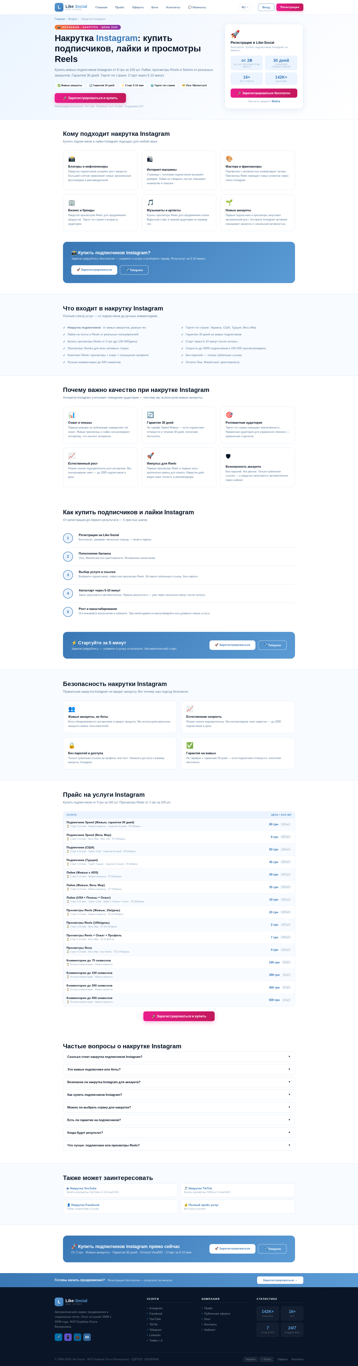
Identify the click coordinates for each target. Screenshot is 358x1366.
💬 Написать (197, 7)
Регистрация (290, 7)
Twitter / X (155, 1340)
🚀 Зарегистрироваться (94, 269)
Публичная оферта (217, 1313)
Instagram (156, 1308)
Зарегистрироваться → (280, 1280)
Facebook (155, 1313)
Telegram (155, 1329)
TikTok (153, 1324)
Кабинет (209, 1329)
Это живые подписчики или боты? (179, 1069)
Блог (154, 7)
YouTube (155, 1319)
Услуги (72, 19)
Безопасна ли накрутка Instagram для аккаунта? (179, 1082)
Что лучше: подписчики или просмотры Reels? (179, 1145)
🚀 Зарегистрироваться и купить (90, 98)
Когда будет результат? (179, 1132)
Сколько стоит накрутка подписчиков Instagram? (179, 1056)
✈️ (58, 1337)
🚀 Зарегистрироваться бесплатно (264, 93)
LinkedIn (155, 1335)
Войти (276, 101)
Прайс (119, 7)
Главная (101, 7)
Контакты (173, 7)
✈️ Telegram (134, 270)
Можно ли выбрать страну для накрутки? (179, 1107)
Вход (266, 7)
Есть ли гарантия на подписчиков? (179, 1120)
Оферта (138, 7)
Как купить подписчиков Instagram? (179, 1094)
